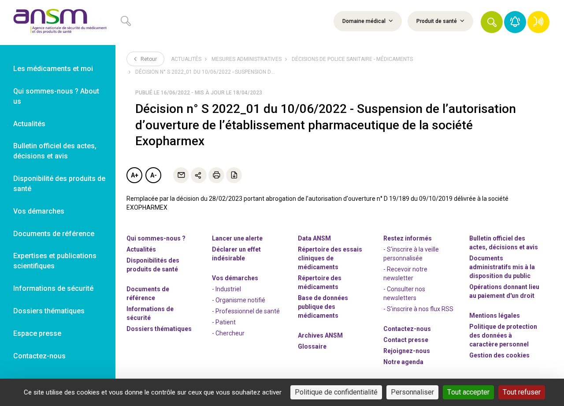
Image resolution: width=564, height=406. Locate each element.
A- (153, 175)
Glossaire (312, 346)
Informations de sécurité (150, 313)
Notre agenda (403, 361)
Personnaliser (412, 392)
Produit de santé (437, 21)
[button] (492, 22)
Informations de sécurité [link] (53, 288)
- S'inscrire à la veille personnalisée (411, 254)
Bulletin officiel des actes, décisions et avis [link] (54, 151)
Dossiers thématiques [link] (49, 311)
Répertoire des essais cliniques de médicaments (330, 258)
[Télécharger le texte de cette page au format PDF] (234, 175)
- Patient (224, 322)
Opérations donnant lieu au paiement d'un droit (504, 291)
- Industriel (226, 289)
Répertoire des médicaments (319, 282)
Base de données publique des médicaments (323, 306)
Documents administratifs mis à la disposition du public (502, 267)
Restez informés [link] (407, 238)
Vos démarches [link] (38, 211)
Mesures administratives (247, 59)
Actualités (186, 59)
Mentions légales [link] (494, 315)
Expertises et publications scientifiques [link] (54, 261)
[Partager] (199, 175)
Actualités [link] (29, 124)
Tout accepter (468, 392)
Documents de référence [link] (53, 233)
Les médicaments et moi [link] (53, 68)
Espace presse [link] (37, 333)
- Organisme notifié (238, 300)
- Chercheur (228, 333)
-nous (406, 350)
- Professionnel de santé (246, 311)
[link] (57, 22)
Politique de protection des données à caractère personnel (503, 335)
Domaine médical (364, 21)
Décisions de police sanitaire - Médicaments (352, 59)
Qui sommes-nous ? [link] (156, 238)
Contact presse (405, 339)
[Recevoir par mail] (181, 175)
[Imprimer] (216, 175)
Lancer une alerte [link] (237, 238)
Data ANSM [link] (314, 238)
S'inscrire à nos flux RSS (420, 308)
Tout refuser (522, 392)
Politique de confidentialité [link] (336, 392)
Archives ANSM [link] (320, 335)
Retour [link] (148, 59)
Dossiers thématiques (159, 328)
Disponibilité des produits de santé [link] (59, 183)
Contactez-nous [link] (39, 356)
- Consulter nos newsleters (404, 293)
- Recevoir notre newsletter (405, 274)
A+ (134, 175)
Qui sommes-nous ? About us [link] (56, 96)
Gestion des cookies (499, 355)
